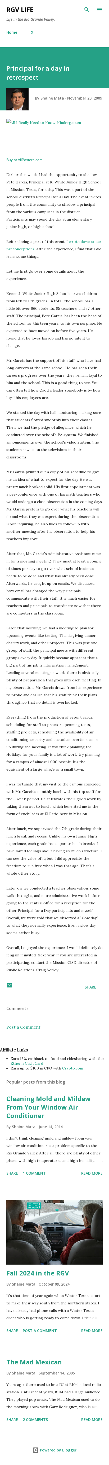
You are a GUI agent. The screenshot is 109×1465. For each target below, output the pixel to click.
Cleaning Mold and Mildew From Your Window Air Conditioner (48, 1107)
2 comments (35, 1419)
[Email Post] (9, 987)
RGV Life (19, 9)
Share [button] (90, 987)
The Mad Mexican (34, 1361)
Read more (92, 1173)
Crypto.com (72, 1068)
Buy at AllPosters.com (24, 160)
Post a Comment (23, 1027)
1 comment (34, 1173)
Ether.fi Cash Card (27, 1063)
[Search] (87, 9)
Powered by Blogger (57, 1450)
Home (11, 32)
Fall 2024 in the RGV (37, 1273)
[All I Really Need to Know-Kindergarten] (43, 122)
